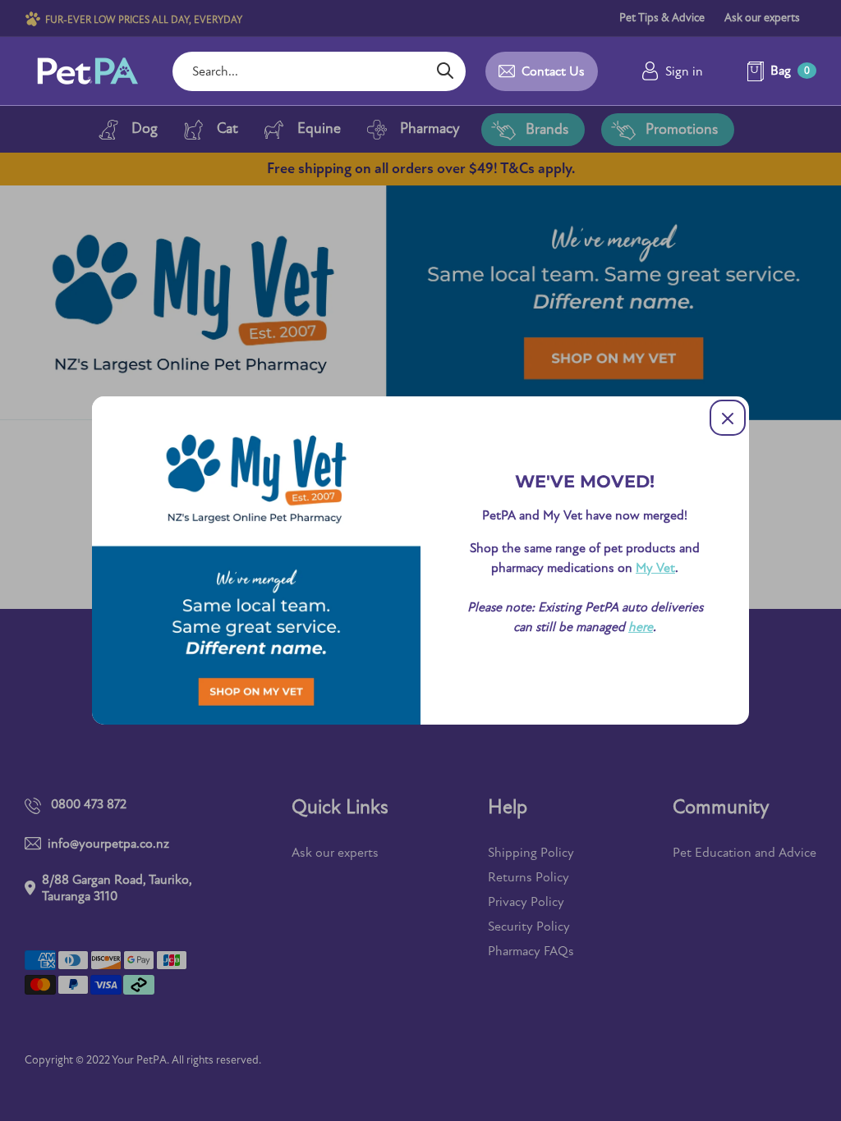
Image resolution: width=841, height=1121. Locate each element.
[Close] (728, 418)
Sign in (684, 71)
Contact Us (553, 71)
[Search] (445, 71)
